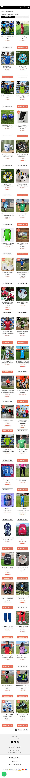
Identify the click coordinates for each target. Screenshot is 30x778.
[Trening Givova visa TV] (7, 412)
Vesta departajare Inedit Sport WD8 (22, 96)
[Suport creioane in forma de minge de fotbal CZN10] (22, 176)
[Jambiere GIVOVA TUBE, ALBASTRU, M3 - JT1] (7, 618)
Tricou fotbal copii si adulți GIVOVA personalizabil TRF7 (22, 214)
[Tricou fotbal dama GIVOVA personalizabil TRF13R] (22, 647)
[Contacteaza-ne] (20, 7)
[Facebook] (12, 742)
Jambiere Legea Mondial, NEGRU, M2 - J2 (22, 126)
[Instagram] (18, 742)
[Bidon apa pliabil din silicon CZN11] (22, 323)
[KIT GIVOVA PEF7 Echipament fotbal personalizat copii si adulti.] (22, 412)
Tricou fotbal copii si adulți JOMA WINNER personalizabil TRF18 (7, 656)
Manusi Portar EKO (22, 390)
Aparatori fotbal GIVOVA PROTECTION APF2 (7, 538)
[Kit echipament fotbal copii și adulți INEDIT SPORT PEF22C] (7, 294)
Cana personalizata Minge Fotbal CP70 (7, 155)
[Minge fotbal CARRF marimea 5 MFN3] (22, 146)
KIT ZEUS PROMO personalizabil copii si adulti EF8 (22, 509)
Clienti (14, 761)
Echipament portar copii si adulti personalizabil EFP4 (7, 391)
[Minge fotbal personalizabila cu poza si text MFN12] (22, 58)
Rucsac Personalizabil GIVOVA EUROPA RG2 (7, 568)
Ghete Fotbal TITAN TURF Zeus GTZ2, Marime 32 (22, 686)
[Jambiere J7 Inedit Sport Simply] (22, 618)
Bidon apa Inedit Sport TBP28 (22, 37)
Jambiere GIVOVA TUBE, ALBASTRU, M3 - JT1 (7, 627)
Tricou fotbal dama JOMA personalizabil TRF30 (7, 332)
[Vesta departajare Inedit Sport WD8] (22, 87)
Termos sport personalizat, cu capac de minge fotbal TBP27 (7, 361)
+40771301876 (15, 750)
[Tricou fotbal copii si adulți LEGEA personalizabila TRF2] (22, 441)
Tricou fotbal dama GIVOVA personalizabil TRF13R (22, 656)
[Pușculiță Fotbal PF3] (7, 264)
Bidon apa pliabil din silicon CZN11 (22, 332)
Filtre (9, 17)
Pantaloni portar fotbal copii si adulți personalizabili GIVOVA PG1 (22, 479)
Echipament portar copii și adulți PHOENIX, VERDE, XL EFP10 (7, 243)
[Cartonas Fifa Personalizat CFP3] (7, 500)
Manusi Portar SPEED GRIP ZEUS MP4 (7, 715)
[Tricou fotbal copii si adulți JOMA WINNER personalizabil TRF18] (7, 647)
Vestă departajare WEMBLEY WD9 (7, 67)
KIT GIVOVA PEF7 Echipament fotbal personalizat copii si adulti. (22, 420)
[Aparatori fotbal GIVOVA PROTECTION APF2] (7, 529)
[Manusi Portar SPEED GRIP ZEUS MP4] (7, 706)
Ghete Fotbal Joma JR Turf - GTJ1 (22, 715)
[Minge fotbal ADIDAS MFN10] (22, 294)
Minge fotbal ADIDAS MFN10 (22, 302)
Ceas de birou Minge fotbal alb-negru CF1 (22, 568)
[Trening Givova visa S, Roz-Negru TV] (7, 677)
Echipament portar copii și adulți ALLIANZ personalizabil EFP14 (22, 597)
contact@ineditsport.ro (15, 752)
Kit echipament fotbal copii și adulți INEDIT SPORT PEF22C (7, 302)
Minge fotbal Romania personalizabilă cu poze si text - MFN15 (7, 126)
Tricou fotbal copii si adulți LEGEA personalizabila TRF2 (22, 450)
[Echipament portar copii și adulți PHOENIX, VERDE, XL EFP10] (7, 235)
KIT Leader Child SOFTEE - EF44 (7, 37)
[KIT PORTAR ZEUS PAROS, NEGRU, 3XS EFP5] (7, 441)
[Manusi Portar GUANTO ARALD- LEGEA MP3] (7, 588)
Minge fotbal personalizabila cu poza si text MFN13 (7, 185)
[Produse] (2, 7)
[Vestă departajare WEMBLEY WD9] (7, 58)
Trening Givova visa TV (8, 420)
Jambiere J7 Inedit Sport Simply (22, 627)
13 (24, 730)
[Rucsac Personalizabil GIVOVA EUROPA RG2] (7, 559)
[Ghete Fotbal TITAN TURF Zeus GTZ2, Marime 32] (22, 677)
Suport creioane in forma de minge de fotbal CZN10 (22, 185)
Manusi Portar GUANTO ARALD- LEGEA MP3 (7, 597)
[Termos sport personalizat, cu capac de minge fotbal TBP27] (7, 353)
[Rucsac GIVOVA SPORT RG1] (22, 529)
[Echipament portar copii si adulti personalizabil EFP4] (7, 382)
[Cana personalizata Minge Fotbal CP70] (7, 146)
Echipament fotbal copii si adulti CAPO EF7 (22, 273)
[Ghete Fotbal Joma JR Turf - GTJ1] (22, 706)
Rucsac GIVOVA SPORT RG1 (22, 538)
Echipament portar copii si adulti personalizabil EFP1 (22, 361)
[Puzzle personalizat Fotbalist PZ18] (22, 235)
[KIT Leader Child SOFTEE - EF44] (7, 28)
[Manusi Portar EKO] (22, 382)
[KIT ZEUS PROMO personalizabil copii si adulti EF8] (22, 500)
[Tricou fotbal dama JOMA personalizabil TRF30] (7, 323)
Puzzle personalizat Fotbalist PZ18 (22, 243)
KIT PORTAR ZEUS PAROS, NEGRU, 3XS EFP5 (7, 450)
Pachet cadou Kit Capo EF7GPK (8, 479)
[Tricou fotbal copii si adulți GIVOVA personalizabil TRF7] (22, 205)
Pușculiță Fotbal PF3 (7, 272)
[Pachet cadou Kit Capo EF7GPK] (7, 471)
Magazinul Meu (14, 758)
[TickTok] (15, 742)
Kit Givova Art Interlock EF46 (7, 96)
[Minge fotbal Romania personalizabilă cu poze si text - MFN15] (7, 117)
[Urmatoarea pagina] (27, 730)
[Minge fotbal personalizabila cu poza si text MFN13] (7, 176)
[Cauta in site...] (28, 7)
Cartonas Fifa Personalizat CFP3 (7, 509)
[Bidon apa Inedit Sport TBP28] (22, 28)
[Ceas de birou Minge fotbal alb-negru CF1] (22, 559)
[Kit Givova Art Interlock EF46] (7, 87)
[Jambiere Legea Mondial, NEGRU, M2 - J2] (22, 117)
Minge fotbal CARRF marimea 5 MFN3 (22, 155)
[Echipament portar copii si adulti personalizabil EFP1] (22, 353)
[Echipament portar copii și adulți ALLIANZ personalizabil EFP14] (22, 588)
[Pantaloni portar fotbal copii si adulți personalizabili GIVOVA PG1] (22, 471)
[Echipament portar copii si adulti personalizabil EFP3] (7, 205)
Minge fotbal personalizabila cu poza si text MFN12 (22, 67)
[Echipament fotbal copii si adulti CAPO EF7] (22, 264)
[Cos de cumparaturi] (24, 7)
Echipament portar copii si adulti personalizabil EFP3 (7, 214)
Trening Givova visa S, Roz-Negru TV (7, 686)
